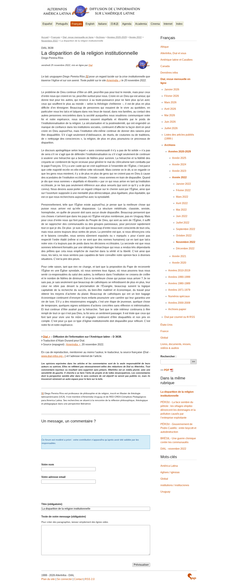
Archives (100, 37)
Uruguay (165, 491)
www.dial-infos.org (51, 356)
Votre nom (47, 464)
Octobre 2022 (184, 235)
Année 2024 (179, 164)
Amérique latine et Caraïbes (176, 59)
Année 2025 (179, 158)
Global (164, 337)
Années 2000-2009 (179, 302)
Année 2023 (179, 171)
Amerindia (112, 80)
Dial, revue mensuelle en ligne (78, 37)
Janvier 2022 (183, 183)
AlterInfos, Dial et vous (173, 53)
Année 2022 (135, 37)
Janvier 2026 (171, 89)
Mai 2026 (169, 115)
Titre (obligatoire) (51, 504)
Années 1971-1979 (179, 289)
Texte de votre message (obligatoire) (63, 516)
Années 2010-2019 (179, 270)
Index (179, 23)
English (90, 23)
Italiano (102, 23)
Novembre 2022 (49, 40)
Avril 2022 (182, 203)
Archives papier (177, 309)
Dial (90, 65)
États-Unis (166, 324)
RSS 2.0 (90, 579)
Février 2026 (171, 96)
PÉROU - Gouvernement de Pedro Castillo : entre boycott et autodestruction (178, 428)
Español (47, 23)
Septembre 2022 (185, 229)
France (164, 331)
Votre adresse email (53, 477)
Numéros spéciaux (179, 296)
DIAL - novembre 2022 (173, 448)
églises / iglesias (170, 472)
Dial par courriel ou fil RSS (179, 317)
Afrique (164, 46)
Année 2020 (179, 262)
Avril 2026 (170, 108)
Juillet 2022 (182, 222)
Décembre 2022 (185, 248)
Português (62, 23)
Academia (141, 23)
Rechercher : (168, 356)
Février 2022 (183, 190)
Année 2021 (179, 256)
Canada (165, 66)
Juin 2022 (181, 216)
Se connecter (64, 579)
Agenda (126, 23)
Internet (168, 23)
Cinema (155, 23)
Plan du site (48, 579)
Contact (78, 579)
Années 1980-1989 (179, 283)
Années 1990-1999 (179, 277)
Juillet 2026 (171, 128)
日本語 (114, 23)
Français (77, 23)
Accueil (45, 37)
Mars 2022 (182, 196)
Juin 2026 (170, 121)
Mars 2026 (170, 102)
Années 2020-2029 (117, 37)
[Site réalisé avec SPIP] (192, 576)
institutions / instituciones (174, 485)
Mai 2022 (181, 209)
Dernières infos (169, 72)
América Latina (169, 465)
